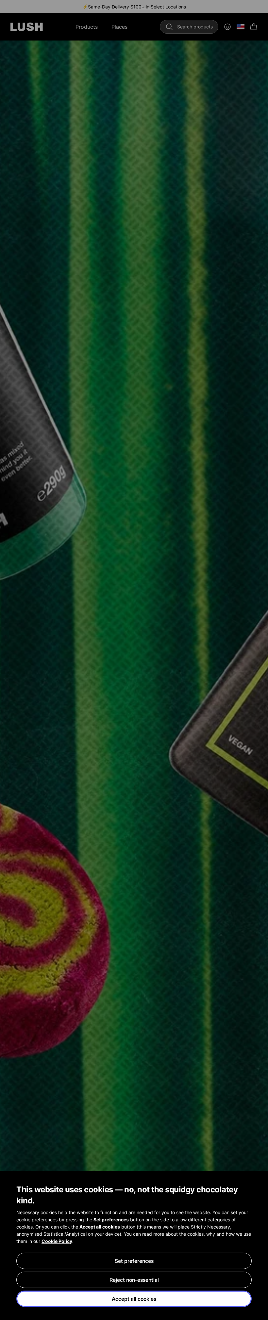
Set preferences (134, 1261)
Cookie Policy (57, 1241)
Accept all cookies (134, 1298)
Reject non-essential (134, 1280)
